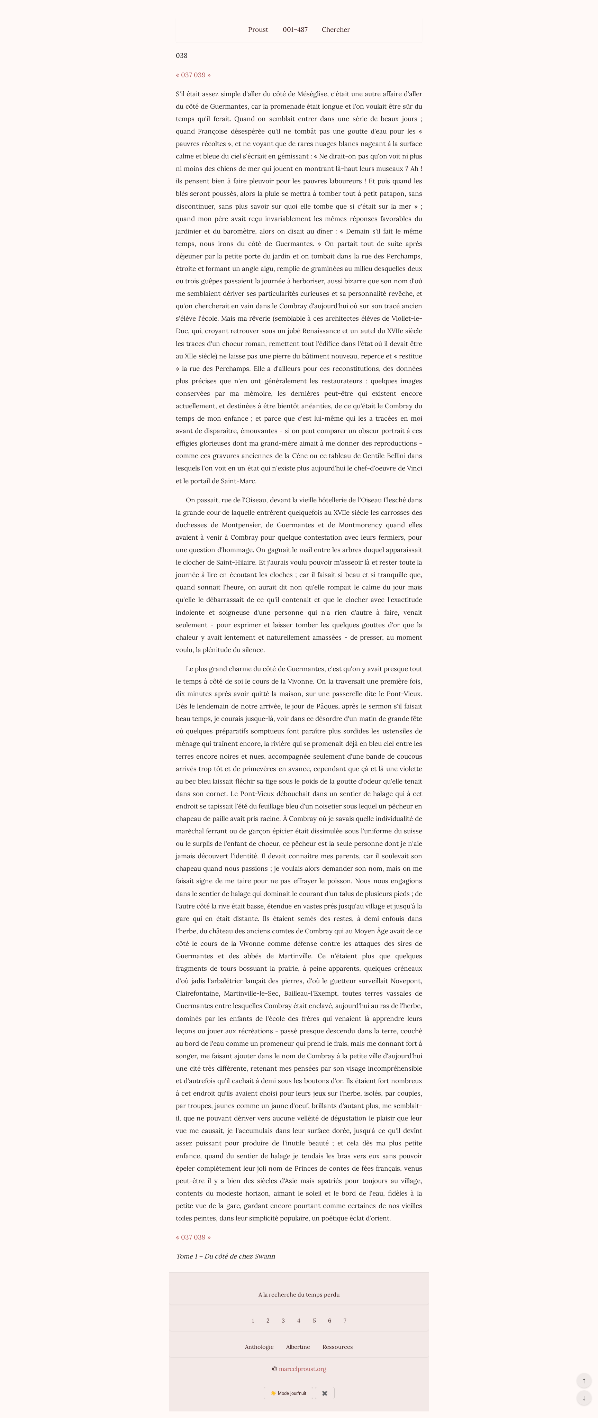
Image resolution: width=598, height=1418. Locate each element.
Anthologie (259, 1346)
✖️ (325, 1393)
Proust (258, 29)
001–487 (295, 29)
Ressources (338, 1346)
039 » (202, 75)
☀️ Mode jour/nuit (288, 1393)
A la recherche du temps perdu (299, 1294)
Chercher (336, 29)
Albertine (298, 1346)
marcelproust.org (302, 1369)
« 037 (184, 75)
